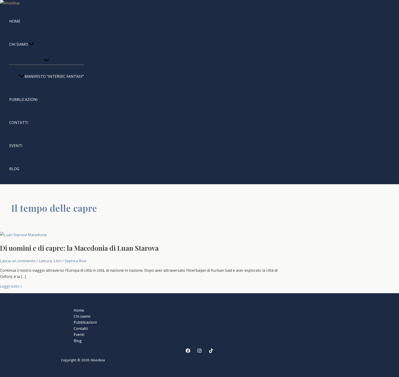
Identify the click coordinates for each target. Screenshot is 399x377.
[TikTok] (211, 351)
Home (14, 21)
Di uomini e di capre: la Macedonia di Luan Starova (79, 248)
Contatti (18, 122)
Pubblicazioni (23, 99)
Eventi (15, 145)
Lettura (45, 260)
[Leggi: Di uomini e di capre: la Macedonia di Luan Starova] (23, 234)
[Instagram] (199, 351)
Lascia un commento (18, 260)
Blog (14, 168)
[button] (31, 44)
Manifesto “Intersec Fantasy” (54, 76)
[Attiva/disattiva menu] (46, 60)
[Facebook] (188, 351)
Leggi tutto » (11, 286)
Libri (57, 260)
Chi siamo (18, 44)
